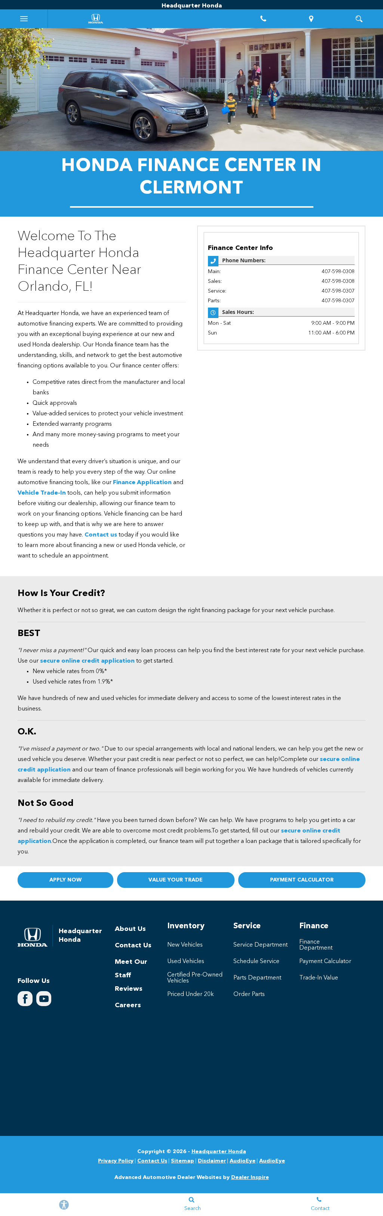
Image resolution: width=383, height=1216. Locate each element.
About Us (130, 929)
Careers (128, 1005)
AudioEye (242, 1161)
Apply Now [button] (65, 880)
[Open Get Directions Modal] (311, 18)
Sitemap (182, 1161)
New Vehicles (185, 945)
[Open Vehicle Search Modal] (359, 18)
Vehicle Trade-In (42, 493)
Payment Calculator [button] (302, 880)
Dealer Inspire (250, 1177)
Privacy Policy (116, 1161)
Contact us (101, 535)
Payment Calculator (325, 962)
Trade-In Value (318, 978)
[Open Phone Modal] (263, 18)
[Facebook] (25, 998)
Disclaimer (212, 1161)
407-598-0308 (338, 271)
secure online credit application (87, 661)
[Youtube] (43, 998)
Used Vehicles (185, 962)
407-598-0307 (338, 291)
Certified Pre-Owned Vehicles (195, 978)
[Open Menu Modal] (24, 18)
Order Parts (249, 994)
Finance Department (316, 945)
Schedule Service (256, 962)
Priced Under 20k (190, 994)
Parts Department (257, 978)
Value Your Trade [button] (175, 880)
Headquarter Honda (219, 1151)
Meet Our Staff (131, 969)
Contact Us (133, 945)
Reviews (129, 989)
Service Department (260, 945)
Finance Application (142, 483)
